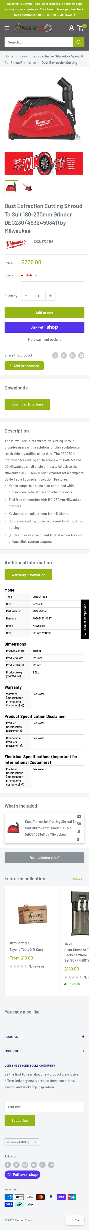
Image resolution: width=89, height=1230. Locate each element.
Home (9, 56)
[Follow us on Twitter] (16, 1165)
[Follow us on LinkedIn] (51, 1165)
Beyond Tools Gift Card (26, 949)
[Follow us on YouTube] (34, 1165)
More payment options (44, 339)
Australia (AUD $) (18, 1142)
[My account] (71, 27)
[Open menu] (7, 28)
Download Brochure (27, 404)
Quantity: (11, 296)
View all (78, 879)
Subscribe (19, 1120)
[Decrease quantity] (26, 295)
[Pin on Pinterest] (64, 355)
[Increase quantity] (50, 295)
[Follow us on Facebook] (8, 1165)
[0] (81, 28)
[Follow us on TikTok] (42, 1165)
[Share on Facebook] (55, 355)
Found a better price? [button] (44, 858)
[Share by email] (81, 355)
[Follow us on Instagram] (25, 1165)
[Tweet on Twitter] (72, 355)
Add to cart (44, 312)
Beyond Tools (19, 943)
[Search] (78, 42)
